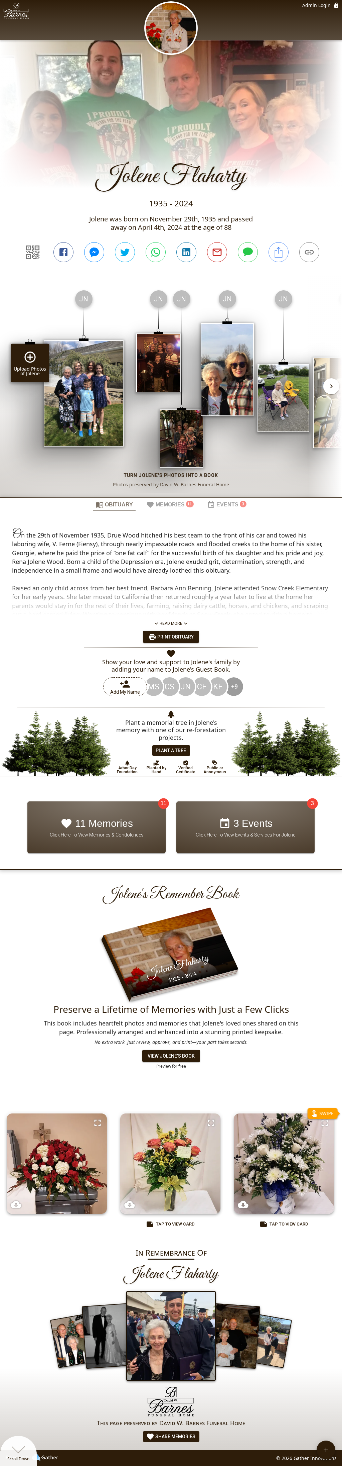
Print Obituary (175, 637)
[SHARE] (279, 252)
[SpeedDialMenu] (326, 1450)
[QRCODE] (33, 252)
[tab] (114, 504)
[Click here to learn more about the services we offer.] (171, 1402)
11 (163, 803)
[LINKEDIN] (186, 252)
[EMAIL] (217, 252)
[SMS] (248, 252)
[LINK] (309, 252)
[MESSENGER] (94, 252)
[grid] (171, 391)
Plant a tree (171, 750)
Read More (171, 623)
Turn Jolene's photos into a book (171, 475)
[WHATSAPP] (156, 252)
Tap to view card (175, 1224)
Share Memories (174, 1436)
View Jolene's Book (171, 1056)
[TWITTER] (125, 252)
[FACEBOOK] (63, 252)
